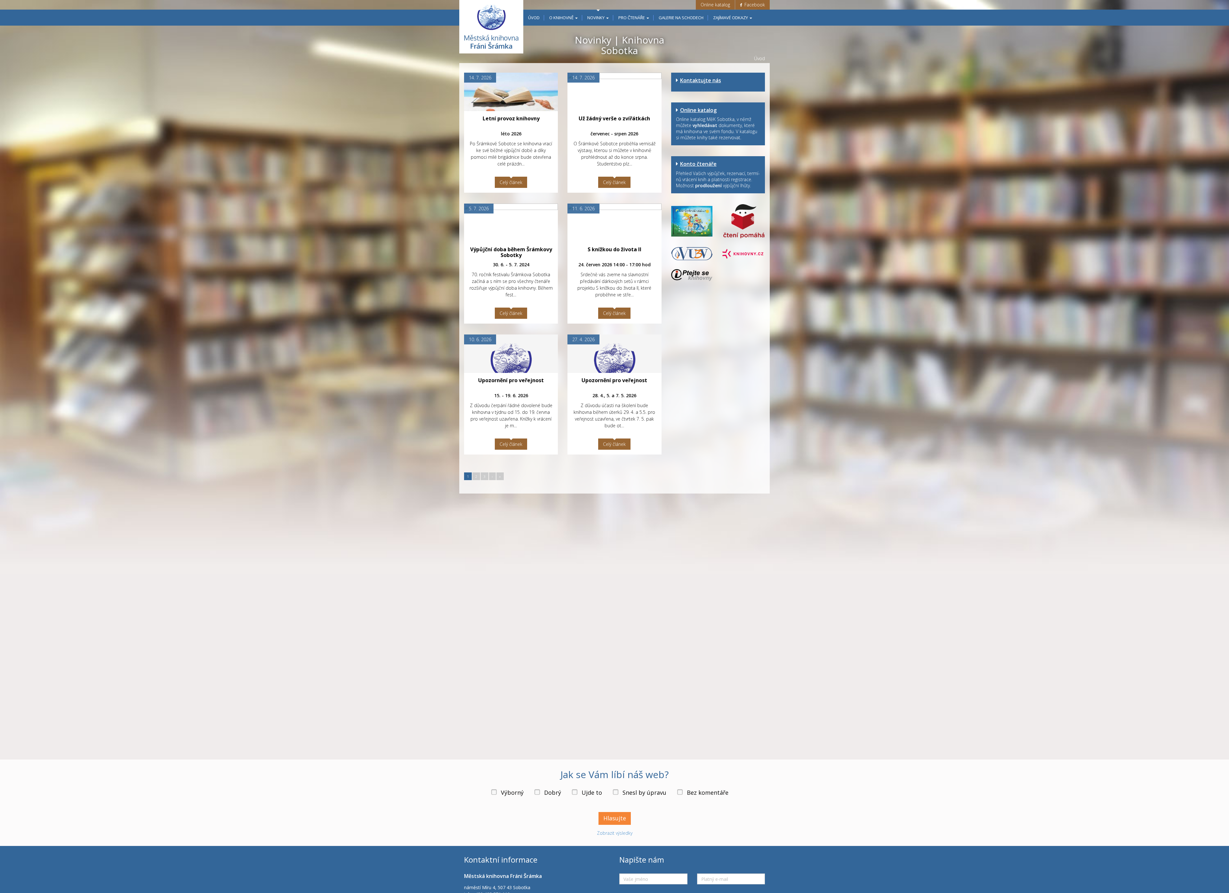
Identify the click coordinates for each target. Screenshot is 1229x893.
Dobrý (552, 792)
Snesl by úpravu (644, 792)
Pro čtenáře (632, 17)
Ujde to (592, 792)
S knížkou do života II (614, 249)
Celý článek (511, 182)
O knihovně (561, 17)
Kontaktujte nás (700, 80)
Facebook (754, 5)
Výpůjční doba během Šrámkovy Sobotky (511, 252)
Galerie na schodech (681, 17)
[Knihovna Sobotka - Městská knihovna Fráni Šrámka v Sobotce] (491, 26)
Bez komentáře (707, 792)
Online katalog (715, 5)
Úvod (534, 17)
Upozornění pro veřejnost (511, 380)
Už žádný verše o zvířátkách (614, 118)
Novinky (596, 17)
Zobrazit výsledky (614, 833)
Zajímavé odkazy (731, 17)
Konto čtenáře (698, 163)
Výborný (512, 792)
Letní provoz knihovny (511, 118)
